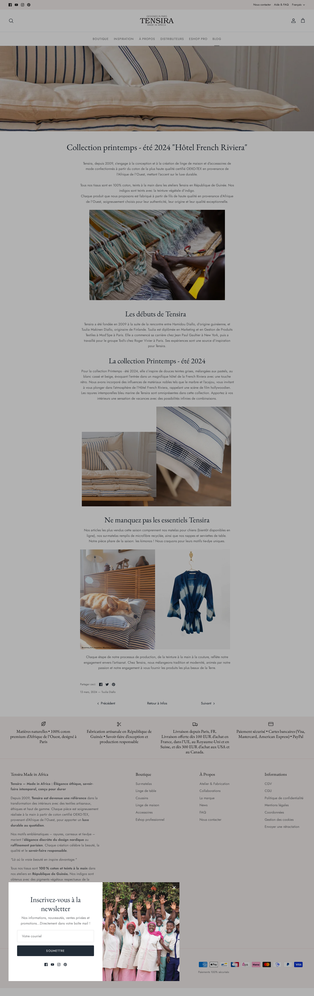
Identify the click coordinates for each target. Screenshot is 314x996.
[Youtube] (52, 964)
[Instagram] (58, 964)
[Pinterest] (65, 964)
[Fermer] (174, 887)
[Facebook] (46, 964)
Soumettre (55, 951)
